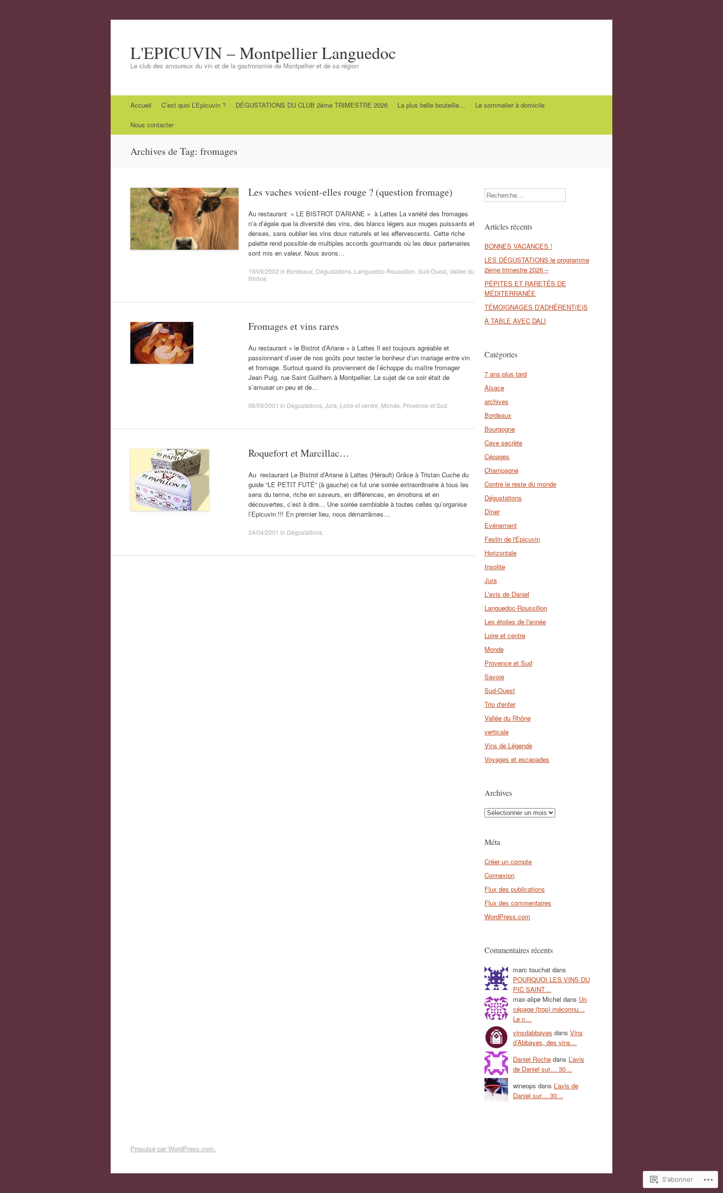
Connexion (499, 875)
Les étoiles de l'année (515, 621)
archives (496, 401)
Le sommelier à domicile (509, 105)
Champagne (501, 470)
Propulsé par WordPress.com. (173, 1148)
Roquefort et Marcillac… (298, 453)
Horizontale (500, 552)
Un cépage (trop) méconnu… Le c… (550, 1008)
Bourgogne (499, 429)
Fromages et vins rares (293, 326)
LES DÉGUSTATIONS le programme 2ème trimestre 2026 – (536, 264)
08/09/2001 (263, 405)
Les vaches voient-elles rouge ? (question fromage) (350, 192)
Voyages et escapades (516, 759)
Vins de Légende (508, 745)
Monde (390, 405)
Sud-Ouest (432, 271)
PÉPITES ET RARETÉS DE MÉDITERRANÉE (525, 288)
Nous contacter (152, 124)
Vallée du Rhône (507, 718)
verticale (496, 731)
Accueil (140, 105)
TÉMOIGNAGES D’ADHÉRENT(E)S (536, 307)
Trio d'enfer (499, 704)
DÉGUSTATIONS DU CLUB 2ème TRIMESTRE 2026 (312, 105)
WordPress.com (507, 916)
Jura (331, 405)
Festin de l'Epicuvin (512, 539)
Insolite (494, 566)
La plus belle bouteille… (431, 105)
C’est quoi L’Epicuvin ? (193, 105)
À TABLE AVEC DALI (515, 320)
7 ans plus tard (505, 373)
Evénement (500, 525)
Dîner (492, 511)
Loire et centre (359, 405)
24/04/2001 (263, 532)
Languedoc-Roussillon (384, 271)
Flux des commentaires (517, 902)
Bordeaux (300, 271)
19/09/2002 (263, 271)
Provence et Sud (425, 405)
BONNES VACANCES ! (518, 246)
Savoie (494, 676)
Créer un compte (508, 861)
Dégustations (333, 271)
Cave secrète (503, 442)
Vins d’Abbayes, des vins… (548, 1037)
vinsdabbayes (532, 1032)
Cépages (497, 456)
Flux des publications (514, 889)
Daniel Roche (532, 1059)
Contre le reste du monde (520, 484)
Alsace (494, 387)
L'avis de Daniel (506, 594)
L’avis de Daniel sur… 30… (548, 1064)
